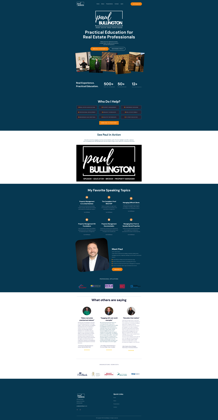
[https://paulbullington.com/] (80, 4)
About (114, 400)
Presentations (116, 404)
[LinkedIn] (80, 409)
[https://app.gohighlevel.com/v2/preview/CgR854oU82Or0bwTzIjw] (94, 396)
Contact (115, 407)
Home (114, 397)
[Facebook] (77, 409)
